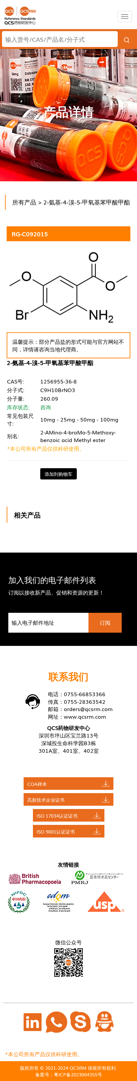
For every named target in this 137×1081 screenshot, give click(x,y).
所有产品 (24, 202)
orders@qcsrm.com (88, 709)
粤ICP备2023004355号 (78, 1074)
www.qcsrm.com (85, 716)
